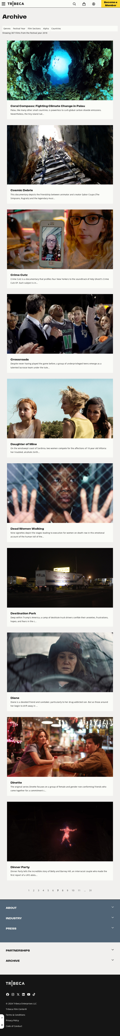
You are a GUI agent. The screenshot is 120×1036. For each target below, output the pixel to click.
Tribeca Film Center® (16, 1009)
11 (79, 890)
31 (90, 890)
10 (73, 890)
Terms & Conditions (15, 1014)
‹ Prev (4, 891)
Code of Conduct (14, 1026)
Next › (115, 891)
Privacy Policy (12, 1020)
